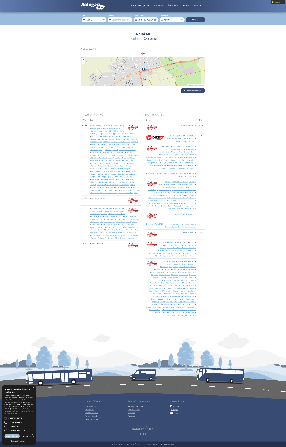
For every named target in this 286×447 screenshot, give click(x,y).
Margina (174, 152)
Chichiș (106, 169)
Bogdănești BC (107, 177)
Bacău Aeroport (122, 179)
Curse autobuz (90, 406)
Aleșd (93, 128)
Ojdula (115, 131)
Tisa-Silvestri (103, 182)
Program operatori (91, 413)
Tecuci (122, 150)
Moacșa (108, 171)
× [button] (33, 388)
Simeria (186, 152)
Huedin (107, 134)
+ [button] (83, 59)
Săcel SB (182, 157)
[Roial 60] (144, 69)
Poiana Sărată (131, 174)
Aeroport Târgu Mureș (98, 155)
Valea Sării (125, 139)
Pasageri (164, 16)
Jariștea (93, 147)
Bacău (132, 179)
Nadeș (124, 158)
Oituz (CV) (121, 174)
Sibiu (160, 160)
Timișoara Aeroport (176, 147)
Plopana (131, 182)
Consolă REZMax (134, 410)
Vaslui (111, 190)
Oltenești (103, 193)
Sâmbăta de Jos (189, 163)
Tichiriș (100, 142)
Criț (131, 161)
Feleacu (117, 147)
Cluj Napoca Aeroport (108, 222)
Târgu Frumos (102, 214)
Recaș (166, 149)
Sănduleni (112, 179)
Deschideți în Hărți (193, 90)
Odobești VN (109, 144)
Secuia (137, 190)
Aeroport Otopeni (97, 144)
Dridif (157, 165)
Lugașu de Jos (113, 126)
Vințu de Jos (184, 155)
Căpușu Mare (95, 139)
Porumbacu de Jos (188, 160)
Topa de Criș (113, 128)
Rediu (105, 190)
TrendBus (150, 173)
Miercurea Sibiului (152, 157)
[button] (19, 441)
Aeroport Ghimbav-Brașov (185, 168)
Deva (180, 152)
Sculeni (93, 216)
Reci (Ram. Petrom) (97, 171)
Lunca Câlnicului (96, 169)
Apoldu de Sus (165, 157)
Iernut (122, 152)
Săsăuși (100, 174)
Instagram (174, 410)
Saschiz (112, 161)
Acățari (130, 155)
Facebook (176, 406)
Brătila (122, 177)
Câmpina (107, 142)
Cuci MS (115, 152)
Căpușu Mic (115, 136)
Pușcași (98, 190)
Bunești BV (94, 163)
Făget (167, 152)
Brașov (110, 166)
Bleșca (104, 187)
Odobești (112, 182)
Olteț (180, 163)
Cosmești (109, 150)
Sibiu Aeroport (152, 160)
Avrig (178, 160)
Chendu (108, 158)
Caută (196, 20)
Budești (93, 185)
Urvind (105, 126)
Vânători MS (104, 161)
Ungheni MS (112, 155)
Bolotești (135, 142)
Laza (92, 190)
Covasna (116, 171)
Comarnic (134, 139)
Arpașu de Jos (152, 163)
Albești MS (94, 161)
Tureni (124, 147)
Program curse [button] (139, 5)
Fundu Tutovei (122, 182)
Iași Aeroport (161, 174)
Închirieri (173, 5)
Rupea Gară (115, 163)
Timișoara (164, 147)
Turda (116, 150)
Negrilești (106, 136)
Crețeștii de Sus (120, 193)
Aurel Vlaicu (169, 155)
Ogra (133, 152)
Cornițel (93, 131)
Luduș (109, 152)
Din (84, 16)
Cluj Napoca (102, 147)
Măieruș (131, 163)
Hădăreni (101, 152)
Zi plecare (139, 16)
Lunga (107, 174)
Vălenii (137, 155)
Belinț (185, 149)
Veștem (166, 160)
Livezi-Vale (103, 179)
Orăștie (161, 155)
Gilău (128, 142)
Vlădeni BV (164, 168)
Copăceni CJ (95, 150)
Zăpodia (94, 182)
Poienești (127, 187)
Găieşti (93, 158)
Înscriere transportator (136, 406)
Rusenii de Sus (103, 185)
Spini (192, 152)
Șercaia (185, 165)
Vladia (133, 185)
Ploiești (122, 142)
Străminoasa (125, 185)
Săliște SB (175, 157)
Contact (198, 5)
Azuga (123, 136)
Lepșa (114, 134)
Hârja (93, 177)
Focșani (110, 147)
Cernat (123, 171)
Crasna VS (94, 193)
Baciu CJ (132, 144)
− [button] (83, 62)
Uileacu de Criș (96, 126)
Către (111, 16)
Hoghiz (123, 163)
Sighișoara (131, 158)
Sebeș (192, 155)
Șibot (177, 155)
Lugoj (162, 152)
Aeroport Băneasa (121, 144)
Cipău (128, 152)
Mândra (178, 165)
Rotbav (93, 166)
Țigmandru (116, 158)
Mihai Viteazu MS (122, 161)
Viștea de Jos (172, 163)
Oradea (102, 198)
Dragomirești (95, 187)
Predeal (132, 134)
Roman (93, 214)
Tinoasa (93, 174)
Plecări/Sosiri (89, 410)
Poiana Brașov (119, 166)
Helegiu (129, 177)
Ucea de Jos (162, 163)
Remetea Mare (189, 147)
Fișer (101, 163)
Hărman (129, 166)
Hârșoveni (118, 187)
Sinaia (118, 139)
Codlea (172, 168)
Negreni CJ (107, 131)
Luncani (93, 152)
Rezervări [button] (158, 5)
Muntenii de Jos (120, 190)
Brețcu (113, 174)
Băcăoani (130, 190)
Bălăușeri (101, 158)
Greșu (101, 134)
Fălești (100, 216)
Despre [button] (185, 5)
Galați (122, 126)
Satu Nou (130, 193)
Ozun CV (113, 169)
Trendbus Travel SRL (154, 224)
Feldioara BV (102, 166)
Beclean (163, 165)
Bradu (173, 160)
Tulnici (125, 134)
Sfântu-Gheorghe (124, 169)
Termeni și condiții (91, 416)
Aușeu (104, 128)
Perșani (191, 165)
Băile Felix (94, 198)
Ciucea (122, 131)
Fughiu (135, 38)
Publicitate (131, 416)
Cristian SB (190, 157)
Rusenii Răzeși (114, 185)
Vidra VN (115, 142)
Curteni (110, 193)
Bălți (114, 216)
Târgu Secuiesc (132, 171)
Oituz (98, 177)
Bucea (100, 131)
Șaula (119, 134)
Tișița (102, 150)
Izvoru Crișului (96, 136)
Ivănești (110, 187)
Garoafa (131, 147)
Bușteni (104, 139)
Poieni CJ (94, 134)
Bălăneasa (94, 179)
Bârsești (129, 136)
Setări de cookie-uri (92, 419)
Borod (121, 128)
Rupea (107, 163)
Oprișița (134, 187)
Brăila (98, 128)
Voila (152, 165)
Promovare (131, 413)
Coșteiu (191, 149)
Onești (116, 177)
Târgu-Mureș (122, 155)
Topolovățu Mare (175, 149)
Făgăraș (170, 165)
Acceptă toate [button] (12, 436)
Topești (111, 139)
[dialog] (19, 415)
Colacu (93, 142)
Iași (118, 214)
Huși (136, 193)
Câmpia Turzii (131, 150)
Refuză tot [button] (27, 436)
